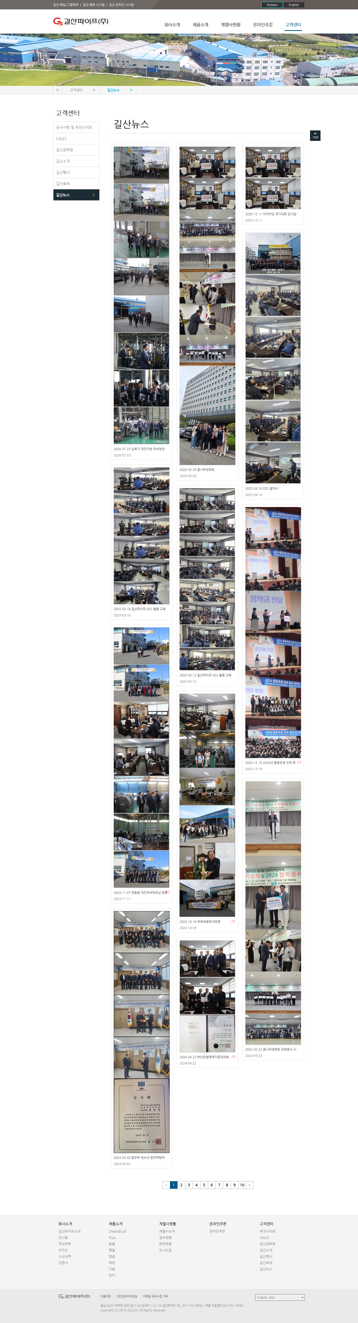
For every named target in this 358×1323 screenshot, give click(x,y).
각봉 (112, 1269)
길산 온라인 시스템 (121, 5)
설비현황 (165, 1237)
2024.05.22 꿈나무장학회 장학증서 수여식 (273, 1049)
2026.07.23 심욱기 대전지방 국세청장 (139, 449)
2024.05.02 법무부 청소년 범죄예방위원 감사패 (145, 1157)
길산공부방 (267, 1244)
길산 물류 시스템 (94, 5)
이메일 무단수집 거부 (155, 1296)
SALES (264, 1237)
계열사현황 (231, 25)
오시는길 (165, 1250)
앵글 (112, 1256)
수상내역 (64, 1256)
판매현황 (165, 1244)
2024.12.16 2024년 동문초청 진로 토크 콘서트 (276, 762)
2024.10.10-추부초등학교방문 (200, 921)
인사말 (63, 1237)
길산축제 (266, 1263)
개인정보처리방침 (126, 1296)
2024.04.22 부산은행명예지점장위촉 (204, 1057)
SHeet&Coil (117, 1231)
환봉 (112, 1244)
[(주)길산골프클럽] (82, 21)
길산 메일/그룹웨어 (65, 5)
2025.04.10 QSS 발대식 (261, 488)
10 (242, 1185)
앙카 (112, 1275)
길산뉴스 (266, 1269)
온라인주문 (263, 25)
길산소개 (266, 1250)
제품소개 (200, 25)
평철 (112, 1250)
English (294, 5)
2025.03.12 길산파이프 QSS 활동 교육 (205, 675)
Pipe (112, 1237)
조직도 (63, 1250)
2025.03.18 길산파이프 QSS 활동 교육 (140, 609)
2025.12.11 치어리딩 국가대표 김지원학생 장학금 (278, 214)
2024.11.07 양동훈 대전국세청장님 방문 (140, 892)
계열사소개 (167, 1231)
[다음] (250, 1185)
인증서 (63, 1263)
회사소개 (172, 25)
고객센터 (293, 25)
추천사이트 (267, 1231)
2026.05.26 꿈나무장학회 (197, 469)
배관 (112, 1263)
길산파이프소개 (69, 1231)
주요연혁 (64, 1244)
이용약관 (105, 1296)
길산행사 (266, 1256)
